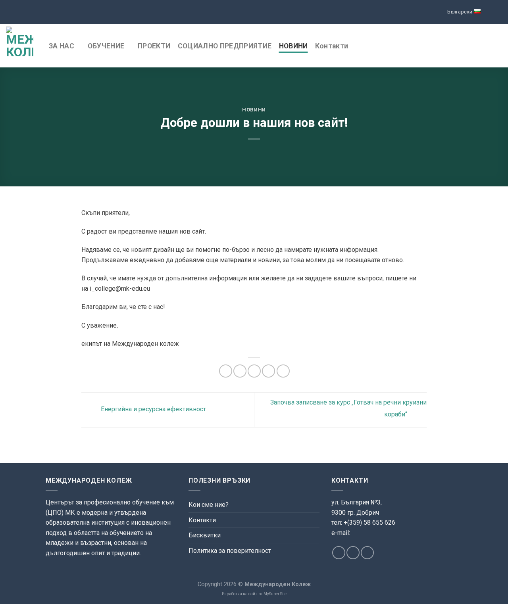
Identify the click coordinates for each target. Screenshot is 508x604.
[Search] (498, 46)
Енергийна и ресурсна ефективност (152, 409)
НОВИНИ (293, 46)
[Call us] (367, 552)
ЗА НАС (61, 46)
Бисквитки (205, 535)
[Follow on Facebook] (338, 552)
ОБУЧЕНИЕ (106, 46)
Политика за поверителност (230, 550)
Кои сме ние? (209, 504)
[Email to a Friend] (254, 371)
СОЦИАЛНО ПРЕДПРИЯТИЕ (225, 46)
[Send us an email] (353, 552)
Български (459, 12)
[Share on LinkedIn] (283, 371)
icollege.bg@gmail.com (361, 542)
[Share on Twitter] (239, 371)
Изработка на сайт (239, 594)
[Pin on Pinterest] (268, 371)
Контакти (331, 46)
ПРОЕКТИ (154, 46)
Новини (254, 110)
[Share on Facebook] (225, 371)
